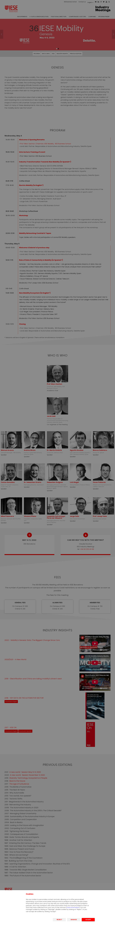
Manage (74, 919)
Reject (59, 919)
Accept (88, 919)
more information (73, 907)
